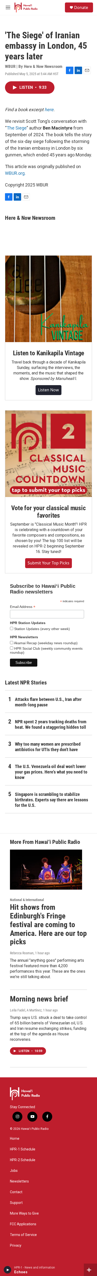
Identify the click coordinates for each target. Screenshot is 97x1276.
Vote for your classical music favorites (48, 511)
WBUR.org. (15, 173)
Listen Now (48, 390)
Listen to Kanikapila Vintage (48, 353)
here (49, 109)
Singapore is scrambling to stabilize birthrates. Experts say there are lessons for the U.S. (51, 800)
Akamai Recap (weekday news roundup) (45, 643)
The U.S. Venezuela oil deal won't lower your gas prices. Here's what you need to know (51, 772)
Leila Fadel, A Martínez (26, 1010)
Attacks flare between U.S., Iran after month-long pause (48, 702)
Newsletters (19, 1181)
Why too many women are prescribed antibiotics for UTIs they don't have (48, 746)
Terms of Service (23, 1235)
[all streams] (90, 1270)
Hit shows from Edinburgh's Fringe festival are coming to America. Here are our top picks (48, 924)
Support (16, 1203)
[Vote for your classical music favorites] (48, 453)
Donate (81, 7)
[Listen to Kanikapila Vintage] (48, 299)
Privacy (15, 1245)
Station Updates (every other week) (41, 629)
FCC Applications (23, 1224)
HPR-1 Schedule (22, 1149)
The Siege (17, 128)
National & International (27, 900)
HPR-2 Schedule (22, 1160)
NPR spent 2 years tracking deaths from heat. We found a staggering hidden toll (50, 724)
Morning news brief (39, 999)
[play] (7, 1269)
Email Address (22, 606)
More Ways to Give (24, 1213)
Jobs (14, 1171)
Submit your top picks (48, 563)
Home (14, 1138)
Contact (16, 1192)
